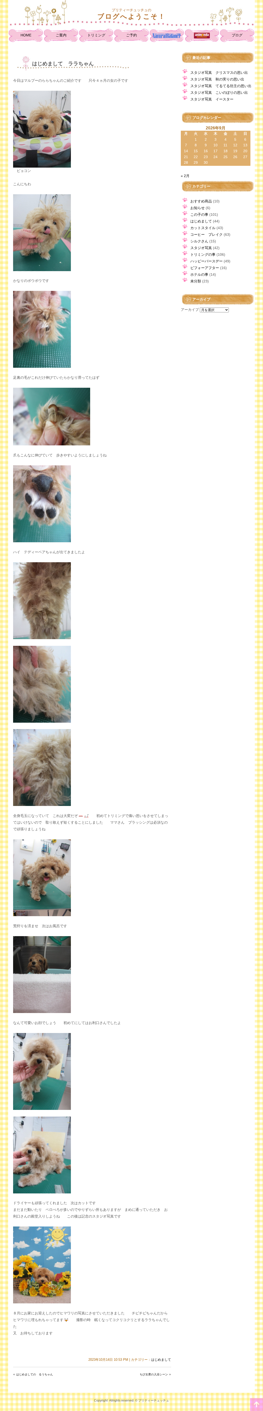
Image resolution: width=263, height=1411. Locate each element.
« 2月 (185, 176)
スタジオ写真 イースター (211, 99)
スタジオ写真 (201, 248)
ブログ (237, 35)
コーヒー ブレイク (206, 234)
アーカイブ (190, 310)
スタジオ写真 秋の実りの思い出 (217, 79)
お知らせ (197, 208)
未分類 (195, 281)
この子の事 (199, 214)
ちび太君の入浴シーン (154, 1374)
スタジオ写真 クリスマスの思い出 (219, 72)
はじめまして (161, 1360)
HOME (26, 35)
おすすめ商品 (201, 201)
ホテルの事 (199, 274)
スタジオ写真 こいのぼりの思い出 (219, 92)
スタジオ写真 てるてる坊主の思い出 (220, 86)
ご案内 (61, 35)
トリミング (96, 35)
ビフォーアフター (204, 268)
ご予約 (131, 35)
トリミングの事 (202, 254)
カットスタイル (202, 228)
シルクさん (199, 241)
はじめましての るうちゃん (34, 1374)
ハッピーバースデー (206, 261)
